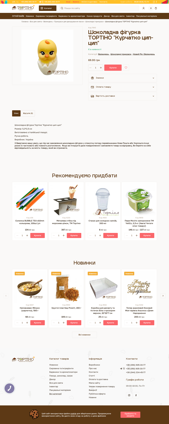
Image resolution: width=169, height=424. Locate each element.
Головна (25, 21)
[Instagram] (154, 2)
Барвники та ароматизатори (72, 16)
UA (13, 1)
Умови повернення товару (102, 386)
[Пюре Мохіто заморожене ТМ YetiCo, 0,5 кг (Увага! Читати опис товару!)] (139, 199)
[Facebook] (156, 2)
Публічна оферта (97, 394)
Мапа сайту (94, 383)
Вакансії (93, 390)
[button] (163, 295)
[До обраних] (126, 68)
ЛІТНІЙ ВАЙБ (18, 16)
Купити (113, 67)
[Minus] (17, 235)
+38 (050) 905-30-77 (52, 2)
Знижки (76, 2)
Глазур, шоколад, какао (61, 375)
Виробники (94, 365)
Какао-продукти (94, 16)
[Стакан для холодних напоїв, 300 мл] (102, 199)
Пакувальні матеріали (146, 16)
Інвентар (130, 16)
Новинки (30, 16)
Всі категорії (55, 394)
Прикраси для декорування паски (69, 21)
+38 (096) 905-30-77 (28, 2)
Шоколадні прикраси (94, 21)
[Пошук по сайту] (62, 8)
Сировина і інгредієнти (46, 16)
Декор (107, 16)
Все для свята (117, 16)
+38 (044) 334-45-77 (135, 372)
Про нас (93, 368)
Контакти (103, 2)
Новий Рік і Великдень (144, 54)
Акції (68, 2)
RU (17, 1)
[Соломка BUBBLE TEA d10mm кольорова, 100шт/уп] (29, 199)
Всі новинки (84, 334)
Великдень (48, 21)
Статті (92, 375)
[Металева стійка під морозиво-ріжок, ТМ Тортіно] (66, 199)
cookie (73, 413)
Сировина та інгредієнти (61, 368)
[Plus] (27, 235)
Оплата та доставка (89, 2)
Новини (92, 397)
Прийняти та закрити (130, 414)
